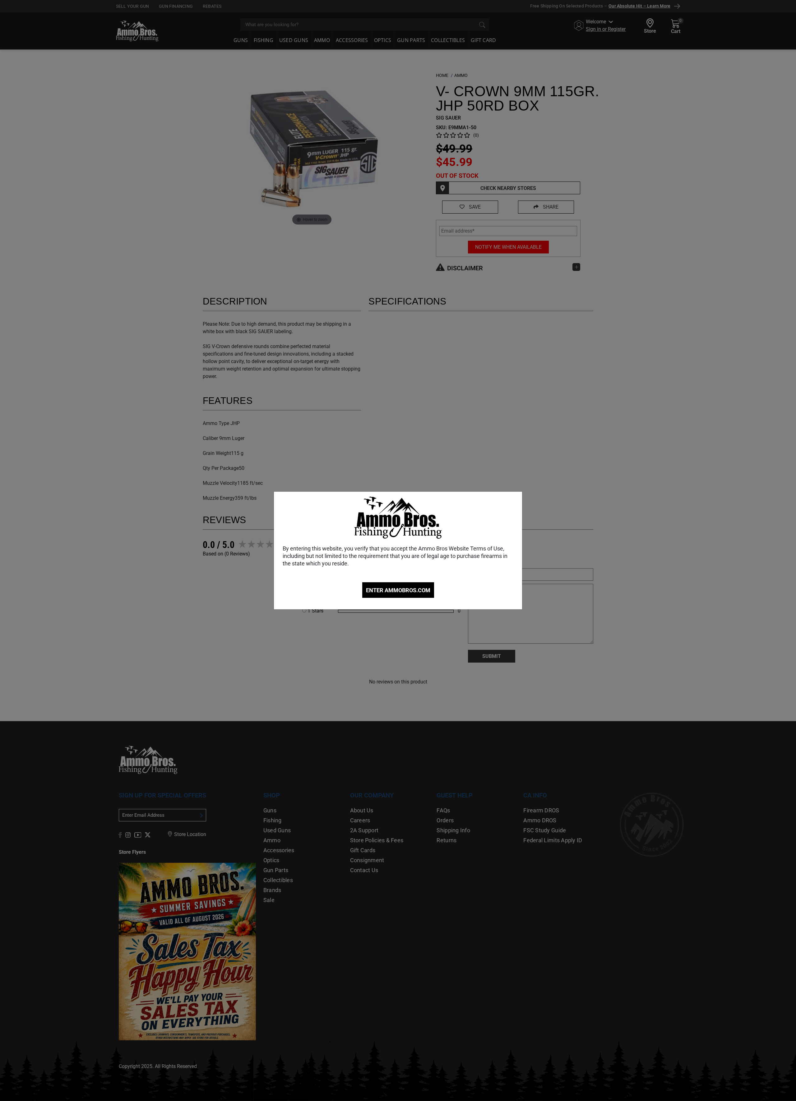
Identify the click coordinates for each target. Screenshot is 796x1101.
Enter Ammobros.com (398, 590)
